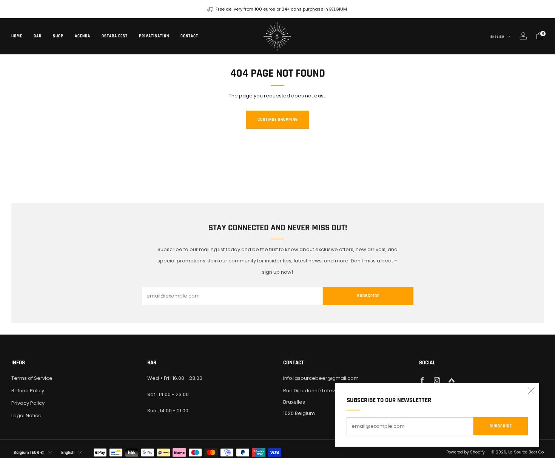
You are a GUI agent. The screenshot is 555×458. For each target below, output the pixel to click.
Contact (189, 36)
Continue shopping (277, 119)
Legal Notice (26, 415)
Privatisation (154, 36)
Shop (58, 36)
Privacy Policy (28, 403)
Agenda (82, 36)
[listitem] (277, 9)
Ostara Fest (115, 36)
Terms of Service (31, 378)
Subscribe (501, 426)
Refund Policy (27, 390)
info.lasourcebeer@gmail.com (321, 378)
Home (16, 36)
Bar (38, 36)
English (498, 37)
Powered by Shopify (465, 452)
